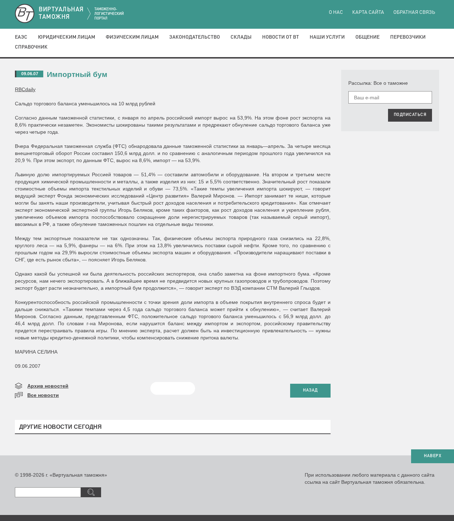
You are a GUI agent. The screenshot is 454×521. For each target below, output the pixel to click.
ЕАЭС (21, 37)
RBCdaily (25, 89)
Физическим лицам (132, 37)
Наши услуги (327, 37)
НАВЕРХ (432, 456)
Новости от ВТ (280, 37)
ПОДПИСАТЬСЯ (410, 115)
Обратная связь (414, 12)
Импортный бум (77, 74)
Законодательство (194, 37)
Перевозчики (408, 37)
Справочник (31, 47)
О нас (336, 12)
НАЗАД (310, 390)
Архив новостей (47, 386)
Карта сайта (368, 12)
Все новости (43, 395)
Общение (367, 37)
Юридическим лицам (66, 37)
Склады (241, 37)
